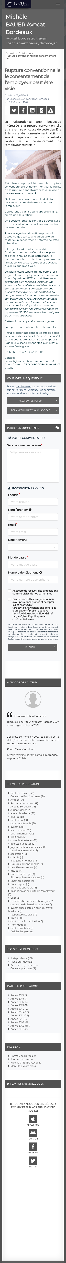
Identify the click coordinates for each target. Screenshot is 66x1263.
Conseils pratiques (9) (23, 968)
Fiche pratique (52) (21, 961)
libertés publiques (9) (22, 843)
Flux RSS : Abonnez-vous (27, 1083)
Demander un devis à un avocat (30, 410)
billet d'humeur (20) (22, 833)
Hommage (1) (18, 924)
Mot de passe (17, 557)
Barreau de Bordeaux (23, 1055)
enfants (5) (16, 857)
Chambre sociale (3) (22, 880)
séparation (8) (18, 853)
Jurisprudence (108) (22, 958)
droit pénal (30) (19, 820)
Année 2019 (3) (19, 995)
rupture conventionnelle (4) (26, 864)
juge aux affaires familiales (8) (28, 847)
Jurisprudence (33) (21, 810)
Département (17, 539)
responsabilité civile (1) (23, 914)
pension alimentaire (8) (24, 850)
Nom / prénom (18, 509)
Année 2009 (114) (20, 1025)
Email (12, 524)
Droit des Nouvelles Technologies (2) (32, 901)
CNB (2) (15, 897)
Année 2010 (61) (19, 1022)
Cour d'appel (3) (19, 884)
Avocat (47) (17, 799)
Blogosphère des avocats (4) (27, 877)
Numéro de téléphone (23, 572)
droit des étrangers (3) (23, 887)
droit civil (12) (18, 837)
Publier (30, 647)
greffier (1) (16, 918)
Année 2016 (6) (19, 1002)
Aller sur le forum (30, 401)
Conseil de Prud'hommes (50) (28, 796)
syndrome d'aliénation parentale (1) (31, 904)
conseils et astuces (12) (23, 840)
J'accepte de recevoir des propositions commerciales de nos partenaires (35, 592)
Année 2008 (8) (19, 1029)
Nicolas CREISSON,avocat (25, 1062)
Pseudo (13, 495)
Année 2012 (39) (19, 1015)
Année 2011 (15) (19, 1018)
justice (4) (16, 870)
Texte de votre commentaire (24, 445)
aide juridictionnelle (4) (24, 860)
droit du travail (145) (22, 793)
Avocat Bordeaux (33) (23, 806)
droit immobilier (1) (21, 928)
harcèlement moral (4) (23, 867)
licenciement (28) (20, 830)
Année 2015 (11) (19, 1005)
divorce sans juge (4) (22, 874)
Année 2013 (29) (19, 1012)
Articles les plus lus (21, 931)
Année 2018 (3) (19, 998)
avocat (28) (17, 826)
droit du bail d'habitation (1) (26, 921)
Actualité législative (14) (24, 965)
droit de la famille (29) (23, 823)
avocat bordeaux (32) (22, 813)
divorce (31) (17, 816)
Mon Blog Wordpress (23, 1066)
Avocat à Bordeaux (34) (24, 803)
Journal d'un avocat (22, 1059)
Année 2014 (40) (19, 1008)
